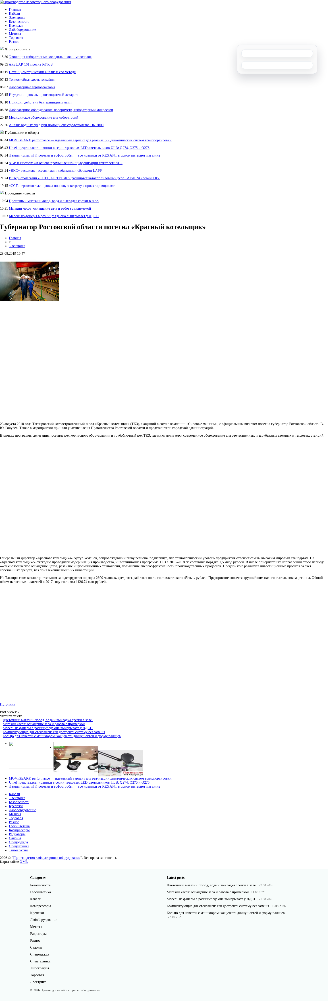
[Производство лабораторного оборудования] (35, 2)
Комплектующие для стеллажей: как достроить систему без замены (54, 732)
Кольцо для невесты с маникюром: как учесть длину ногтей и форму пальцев (62, 736)
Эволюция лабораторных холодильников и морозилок (50, 57)
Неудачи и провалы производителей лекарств (44, 95)
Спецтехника (19, 846)
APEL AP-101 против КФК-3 (31, 64)
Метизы (15, 33)
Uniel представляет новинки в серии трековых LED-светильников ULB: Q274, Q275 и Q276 (79, 148)
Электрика (17, 17)
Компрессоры (19, 830)
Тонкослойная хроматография (31, 79)
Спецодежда (18, 842)
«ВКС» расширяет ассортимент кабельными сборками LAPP (55, 170)
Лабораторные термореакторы (32, 87)
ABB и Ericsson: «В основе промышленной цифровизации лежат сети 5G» (65, 163)
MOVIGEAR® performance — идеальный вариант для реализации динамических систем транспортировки (90, 140)
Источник (7, 704)
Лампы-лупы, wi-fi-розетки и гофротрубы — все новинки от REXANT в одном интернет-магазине (84, 155)
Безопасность (19, 21)
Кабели (14, 13)
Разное (14, 41)
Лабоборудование (22, 29)
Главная (15, 9)
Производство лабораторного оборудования (46, 858)
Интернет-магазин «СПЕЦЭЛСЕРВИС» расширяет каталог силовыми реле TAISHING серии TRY (84, 178)
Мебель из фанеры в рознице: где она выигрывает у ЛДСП (54, 216)
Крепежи (16, 25)
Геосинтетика (19, 826)
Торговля (16, 37)
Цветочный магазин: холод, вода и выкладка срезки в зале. (54, 201)
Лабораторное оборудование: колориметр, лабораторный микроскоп (61, 110)
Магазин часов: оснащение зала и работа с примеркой (50, 208)
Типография (18, 850)
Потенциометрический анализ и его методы (42, 72)
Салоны (15, 838)
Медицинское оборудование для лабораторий (43, 117)
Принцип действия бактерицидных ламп (40, 102)
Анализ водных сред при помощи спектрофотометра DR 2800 (56, 125)
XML (24, 862)
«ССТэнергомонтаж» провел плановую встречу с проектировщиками (62, 186)
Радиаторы (17, 834)
